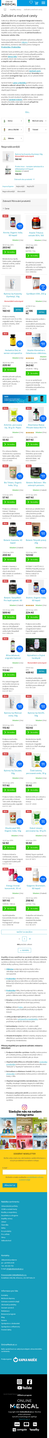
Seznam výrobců (7, 1308)
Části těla (4, 1225)
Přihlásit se (10, 1185)
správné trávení (15, 99)
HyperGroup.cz (24, 1419)
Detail (18, 310)
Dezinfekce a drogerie (9, 1215)
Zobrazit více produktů (23, 179)
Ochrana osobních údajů (10, 1302)
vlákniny (24, 42)
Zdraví (3, 1222)
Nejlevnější (20, 186)
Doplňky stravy (6, 1219)
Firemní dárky (6, 1330)
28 (30, 939)
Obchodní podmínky (8, 1305)
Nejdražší (30, 186)
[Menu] (43, 3)
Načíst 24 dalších (24, 932)
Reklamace (5, 1311)
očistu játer (10, 1074)
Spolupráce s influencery (10, 1327)
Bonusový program (8, 1314)
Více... (27, 112)
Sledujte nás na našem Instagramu (25, 1113)
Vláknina (9, 969)
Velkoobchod (6, 1241)
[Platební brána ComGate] (26, 1426)
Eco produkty (6, 1231)
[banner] (24, 399)
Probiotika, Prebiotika (10, 47)
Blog (3, 1317)
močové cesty (35, 71)
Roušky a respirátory (9, 1212)
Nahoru (25, 950)
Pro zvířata (5, 1234)
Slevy (3, 1237)
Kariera (4, 1320)
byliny (20, 1007)
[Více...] (22, 110)
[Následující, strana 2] (24, 939)
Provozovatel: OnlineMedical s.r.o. (14, 1275)
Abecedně (21, 191)
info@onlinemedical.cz (14, 1269)
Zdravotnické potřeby (9, 1206)
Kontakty (4, 1295)
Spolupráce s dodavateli (10, 1323)
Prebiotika (10, 990)
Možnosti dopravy (8, 1298)
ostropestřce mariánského (28, 1019)
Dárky (3, 1228)
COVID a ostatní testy (9, 1209)
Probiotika (10, 978)
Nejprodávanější (9, 191)
